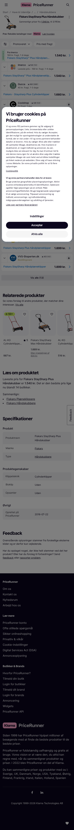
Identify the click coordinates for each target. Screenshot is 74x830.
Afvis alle (37, 234)
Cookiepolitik (12, 171)
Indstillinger (37, 216)
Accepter (37, 225)
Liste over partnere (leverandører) (22, 205)
